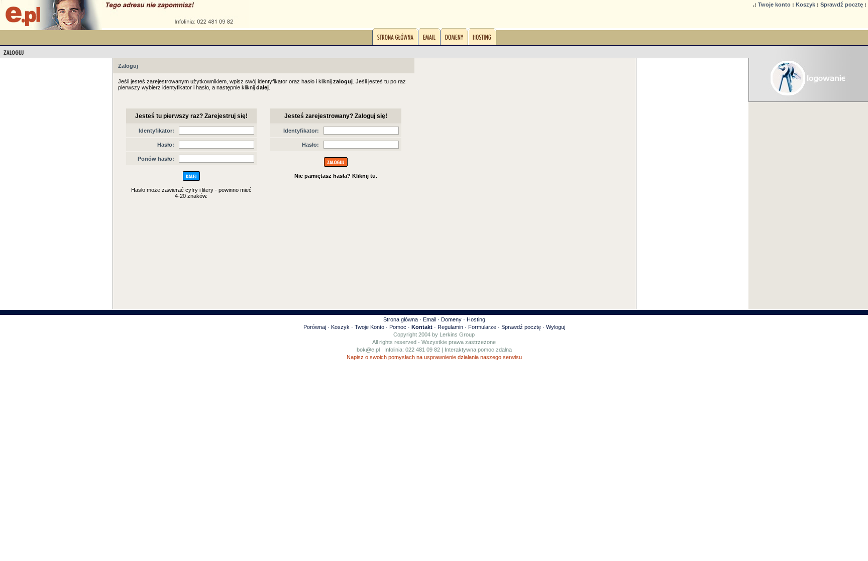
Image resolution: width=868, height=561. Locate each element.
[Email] (429, 40)
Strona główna (400, 319)
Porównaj (314, 327)
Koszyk (805, 5)
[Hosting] (482, 40)
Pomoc (397, 327)
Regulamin (450, 327)
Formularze (482, 327)
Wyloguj (555, 327)
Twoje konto (774, 5)
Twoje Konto (369, 327)
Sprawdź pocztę (841, 5)
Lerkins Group (457, 334)
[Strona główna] (395, 40)
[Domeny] (454, 40)
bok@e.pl (368, 350)
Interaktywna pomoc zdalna (478, 350)
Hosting (476, 319)
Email (429, 319)
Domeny (451, 319)
